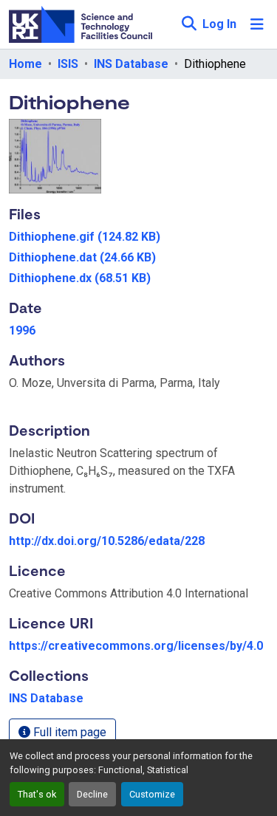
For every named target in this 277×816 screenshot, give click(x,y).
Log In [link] (219, 24)
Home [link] (25, 64)
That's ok (37, 794)
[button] (188, 24)
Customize (152, 794)
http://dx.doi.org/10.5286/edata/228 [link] (107, 541)
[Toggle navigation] (257, 24)
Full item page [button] (68, 732)
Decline (92, 794)
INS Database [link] (131, 64)
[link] (138, 237)
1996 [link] (22, 330)
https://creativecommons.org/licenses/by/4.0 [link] (136, 646)
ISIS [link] (68, 64)
